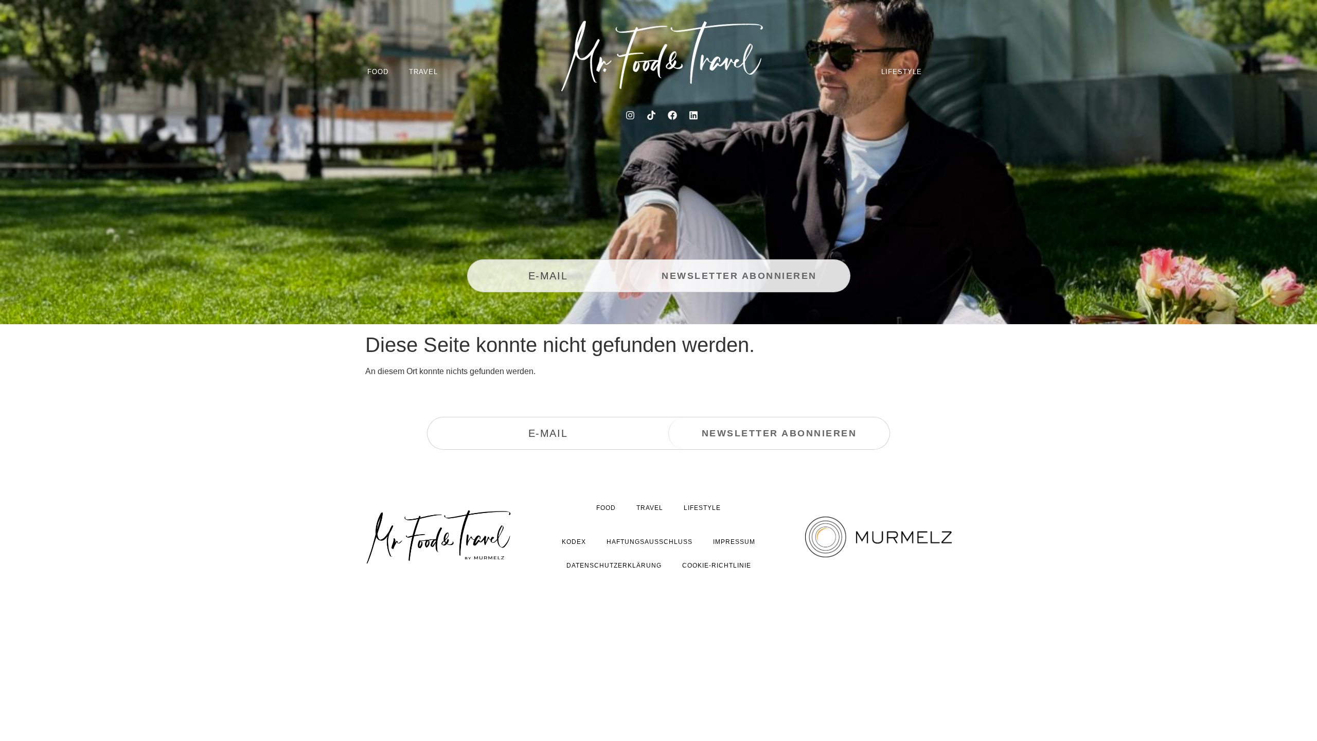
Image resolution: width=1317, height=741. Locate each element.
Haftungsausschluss (649, 541)
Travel (423, 72)
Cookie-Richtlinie (716, 565)
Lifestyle (901, 72)
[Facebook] (672, 115)
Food (377, 72)
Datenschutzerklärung (614, 565)
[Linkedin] (693, 115)
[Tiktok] (651, 115)
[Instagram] (630, 115)
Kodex (574, 541)
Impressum (734, 541)
